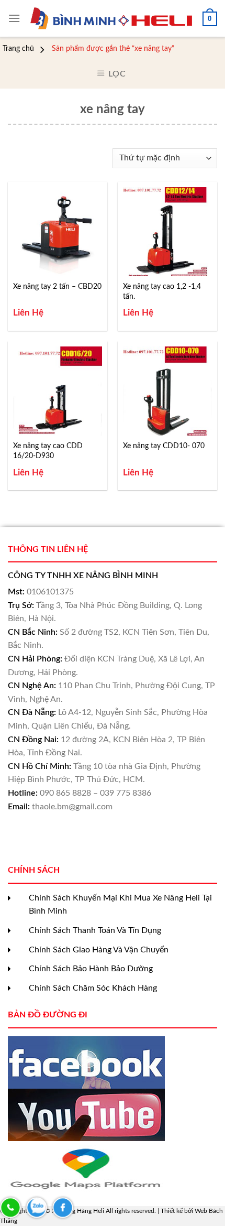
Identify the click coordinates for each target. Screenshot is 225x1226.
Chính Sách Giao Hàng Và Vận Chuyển (98, 950)
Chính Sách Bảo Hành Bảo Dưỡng (91, 968)
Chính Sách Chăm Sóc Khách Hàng (93, 988)
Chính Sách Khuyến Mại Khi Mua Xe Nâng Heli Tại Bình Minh (120, 905)
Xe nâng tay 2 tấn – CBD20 (57, 286)
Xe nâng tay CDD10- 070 (164, 446)
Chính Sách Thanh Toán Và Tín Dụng (95, 930)
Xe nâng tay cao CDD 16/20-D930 (48, 450)
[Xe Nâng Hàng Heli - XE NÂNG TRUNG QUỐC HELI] (111, 18)
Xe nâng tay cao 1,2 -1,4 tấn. (162, 291)
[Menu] (14, 18)
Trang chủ (18, 48)
